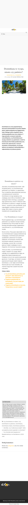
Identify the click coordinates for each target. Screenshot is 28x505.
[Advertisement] (14, 14)
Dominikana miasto (7, 425)
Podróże (18, 75)
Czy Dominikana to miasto (11, 421)
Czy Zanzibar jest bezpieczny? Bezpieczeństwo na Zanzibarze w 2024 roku (13, 434)
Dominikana (11, 75)
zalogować (11, 445)
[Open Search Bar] (26, 32)
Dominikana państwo (19, 425)
